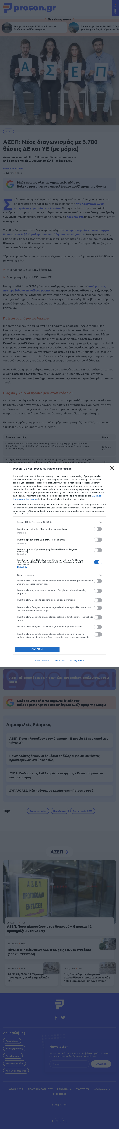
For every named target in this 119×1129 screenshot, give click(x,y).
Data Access (59, 660)
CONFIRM (37, 649)
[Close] (113, 469)
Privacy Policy (77, 660)
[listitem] (59, 522)
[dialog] (59, 564)
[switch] (98, 529)
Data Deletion (42, 660)
